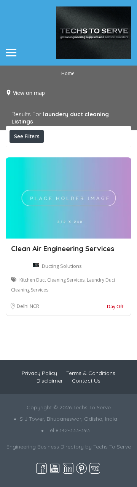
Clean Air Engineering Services (63, 248)
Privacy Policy (39, 373)
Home (68, 73)
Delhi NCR (28, 306)
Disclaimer (50, 380)
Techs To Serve (112, 446)
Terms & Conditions (90, 373)
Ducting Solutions (62, 266)
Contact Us (86, 380)
